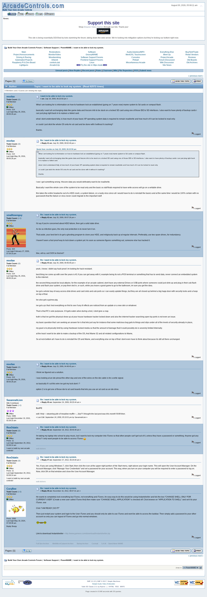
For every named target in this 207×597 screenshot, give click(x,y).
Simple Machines (114, 581)
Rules (98, 70)
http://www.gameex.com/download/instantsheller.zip (87, 533)
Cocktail (95, 544)
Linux (91, 62)
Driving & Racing (23, 57)
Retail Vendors (191, 54)
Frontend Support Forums (92, 60)
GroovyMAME (92, 54)
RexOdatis (12, 427)
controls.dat (55, 62)
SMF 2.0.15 (91, 581)
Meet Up (167, 54)
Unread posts (61, 70)
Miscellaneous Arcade (135, 62)
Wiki (115, 70)
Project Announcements (23, 54)
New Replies (75, 70)
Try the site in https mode (92, 65)
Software (92, 52)
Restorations (54, 52)
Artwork (54, 60)
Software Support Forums (92, 57)
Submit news (146, 70)
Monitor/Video (55, 54)
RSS (136, 70)
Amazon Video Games (93, 27)
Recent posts (88, 70)
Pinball (136, 60)
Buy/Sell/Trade (191, 52)
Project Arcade (167, 57)
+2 (20, 492)
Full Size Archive (42, 544)
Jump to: (179, 568)
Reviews (192, 57)
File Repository (126, 70)
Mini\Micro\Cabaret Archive (62, 544)
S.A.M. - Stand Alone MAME (112, 544)
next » (200, 76)
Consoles (135, 57)
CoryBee (11, 488)
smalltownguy (14, 215)
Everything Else (167, 52)
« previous (192, 76)
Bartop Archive (82, 544)
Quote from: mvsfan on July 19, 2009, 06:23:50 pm (56, 149)
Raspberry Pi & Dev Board (23, 62)
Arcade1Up (55, 65)
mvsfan (10, 96)
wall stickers (41, 449)
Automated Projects (23, 60)
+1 (20, 218)
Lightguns (23, 65)
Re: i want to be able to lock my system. (58, 140)
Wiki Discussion (167, 62)
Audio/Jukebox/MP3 (135, 52)
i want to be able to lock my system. (56, 96)
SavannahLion (14, 400)
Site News (167, 65)
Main (24, 52)
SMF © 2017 (102, 581)
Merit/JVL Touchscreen (136, 54)
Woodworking (55, 57)
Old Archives (191, 62)
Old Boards (192, 60)
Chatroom (107, 70)
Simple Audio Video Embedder (103, 584)
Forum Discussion (167, 60)
